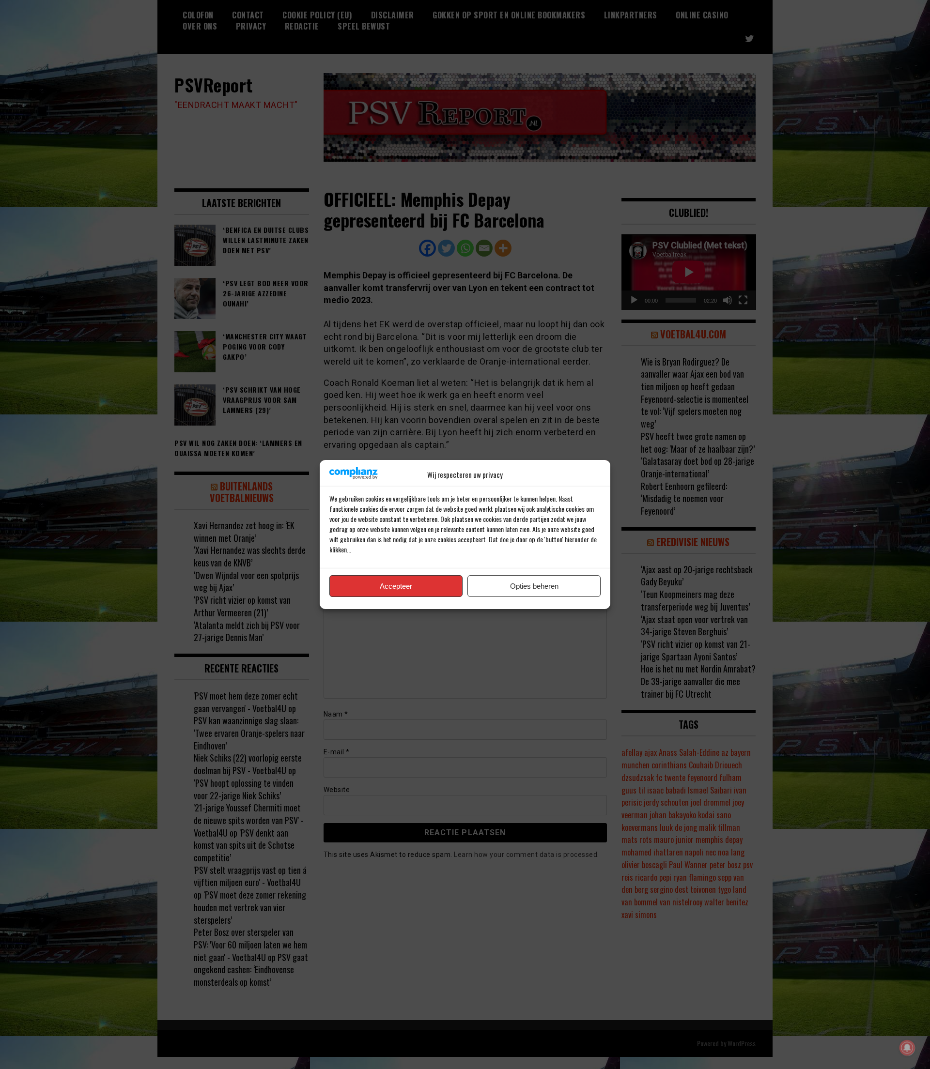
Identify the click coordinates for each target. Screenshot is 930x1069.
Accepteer (396, 586)
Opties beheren (534, 586)
